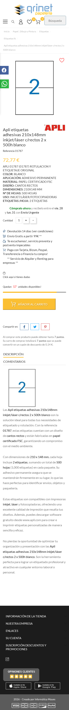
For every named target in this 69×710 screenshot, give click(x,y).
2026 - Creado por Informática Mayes (34, 699)
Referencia (9, 150)
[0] (29, 23)
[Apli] (54, 127)
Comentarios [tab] (14, 361)
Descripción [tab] (13, 354)
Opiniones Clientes (21, 671)
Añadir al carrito (32, 304)
